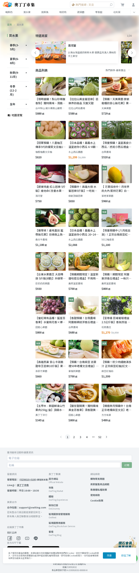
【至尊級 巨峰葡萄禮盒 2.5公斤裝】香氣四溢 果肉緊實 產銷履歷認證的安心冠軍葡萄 (116, 320)
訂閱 (126, 465)
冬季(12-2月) (13, 90)
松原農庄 (106, 327)
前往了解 (126, 555)
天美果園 (106, 108)
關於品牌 (12, 532)
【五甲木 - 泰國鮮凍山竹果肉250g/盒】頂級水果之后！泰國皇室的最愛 (50, 408)
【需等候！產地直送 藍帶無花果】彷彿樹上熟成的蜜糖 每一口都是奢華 (50, 232)
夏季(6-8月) (14, 61)
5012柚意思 (108, 239)
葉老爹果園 (107, 195)
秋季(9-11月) (14, 75)
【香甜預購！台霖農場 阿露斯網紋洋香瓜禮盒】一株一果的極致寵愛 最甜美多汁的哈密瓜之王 (83, 320)
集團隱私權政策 (98, 489)
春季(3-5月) (14, 47)
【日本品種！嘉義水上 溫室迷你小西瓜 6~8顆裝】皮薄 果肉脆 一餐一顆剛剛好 (82, 145)
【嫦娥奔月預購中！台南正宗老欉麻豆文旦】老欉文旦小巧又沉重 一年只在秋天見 (116, 408)
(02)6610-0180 (27, 479)
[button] (35, 53)
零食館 (98, 12)
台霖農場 (106, 152)
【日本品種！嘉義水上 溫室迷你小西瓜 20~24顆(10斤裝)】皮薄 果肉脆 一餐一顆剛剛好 (83, 232)
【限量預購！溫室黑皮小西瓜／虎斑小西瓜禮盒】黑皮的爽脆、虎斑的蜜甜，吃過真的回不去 (116, 145)
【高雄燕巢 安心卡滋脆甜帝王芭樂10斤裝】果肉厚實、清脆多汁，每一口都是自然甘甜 (50, 364)
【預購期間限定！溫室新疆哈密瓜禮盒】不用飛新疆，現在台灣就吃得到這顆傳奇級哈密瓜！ (83, 276)
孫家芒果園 (41, 371)
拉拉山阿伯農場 (76, 108)
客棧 (51, 531)
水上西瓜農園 (75, 152)
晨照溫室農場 (75, 283)
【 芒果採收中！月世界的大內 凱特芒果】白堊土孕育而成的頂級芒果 (115, 189)
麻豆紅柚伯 (107, 371)
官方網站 (53, 478)
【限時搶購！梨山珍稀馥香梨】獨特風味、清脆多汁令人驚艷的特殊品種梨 (50, 101)
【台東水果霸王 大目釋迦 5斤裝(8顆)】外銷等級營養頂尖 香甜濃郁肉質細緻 (50, 276)
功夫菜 (116, 12)
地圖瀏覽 (16, 115)
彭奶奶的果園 (42, 283)
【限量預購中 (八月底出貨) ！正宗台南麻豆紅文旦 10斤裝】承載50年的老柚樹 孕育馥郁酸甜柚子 (116, 232)
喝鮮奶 (9, 12)
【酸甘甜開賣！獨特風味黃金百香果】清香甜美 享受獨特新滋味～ (83, 408)
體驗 (51, 496)
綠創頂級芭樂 (75, 195)
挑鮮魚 (44, 12)
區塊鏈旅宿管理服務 (59, 514)
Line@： (18, 485)
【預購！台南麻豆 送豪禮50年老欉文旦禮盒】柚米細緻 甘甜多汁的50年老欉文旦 (83, 364)
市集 (51, 487)
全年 (12, 104)
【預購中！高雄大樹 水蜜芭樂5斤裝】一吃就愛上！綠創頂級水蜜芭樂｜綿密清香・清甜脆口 (83, 189)
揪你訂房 (53, 505)
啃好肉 (62, 12)
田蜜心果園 (41, 327)
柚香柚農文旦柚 (43, 152)
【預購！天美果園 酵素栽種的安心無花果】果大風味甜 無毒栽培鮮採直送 (116, 101)
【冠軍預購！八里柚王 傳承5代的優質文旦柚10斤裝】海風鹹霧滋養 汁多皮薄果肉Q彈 (49, 145)
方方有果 (106, 415)
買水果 (27, 12)
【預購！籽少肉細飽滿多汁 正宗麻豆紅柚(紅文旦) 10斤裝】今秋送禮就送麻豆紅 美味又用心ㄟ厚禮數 (117, 364)
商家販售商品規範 (99, 484)
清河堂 (39, 195)
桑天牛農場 (41, 239)
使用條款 (95, 495)
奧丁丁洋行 (41, 415)
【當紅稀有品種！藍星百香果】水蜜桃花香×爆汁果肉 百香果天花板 (50, 320)
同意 (109, 555)
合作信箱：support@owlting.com (26, 507)
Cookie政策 (96, 500)
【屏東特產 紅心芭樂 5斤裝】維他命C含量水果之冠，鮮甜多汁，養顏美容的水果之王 (50, 189)
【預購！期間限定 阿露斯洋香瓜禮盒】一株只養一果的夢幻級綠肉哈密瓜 (116, 276)
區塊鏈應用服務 (57, 523)
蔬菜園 (80, 12)
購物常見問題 (97, 478)
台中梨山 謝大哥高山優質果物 (49, 108)
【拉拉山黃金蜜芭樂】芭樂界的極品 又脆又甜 (83, 101)
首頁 (9, 24)
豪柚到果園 (74, 371)
